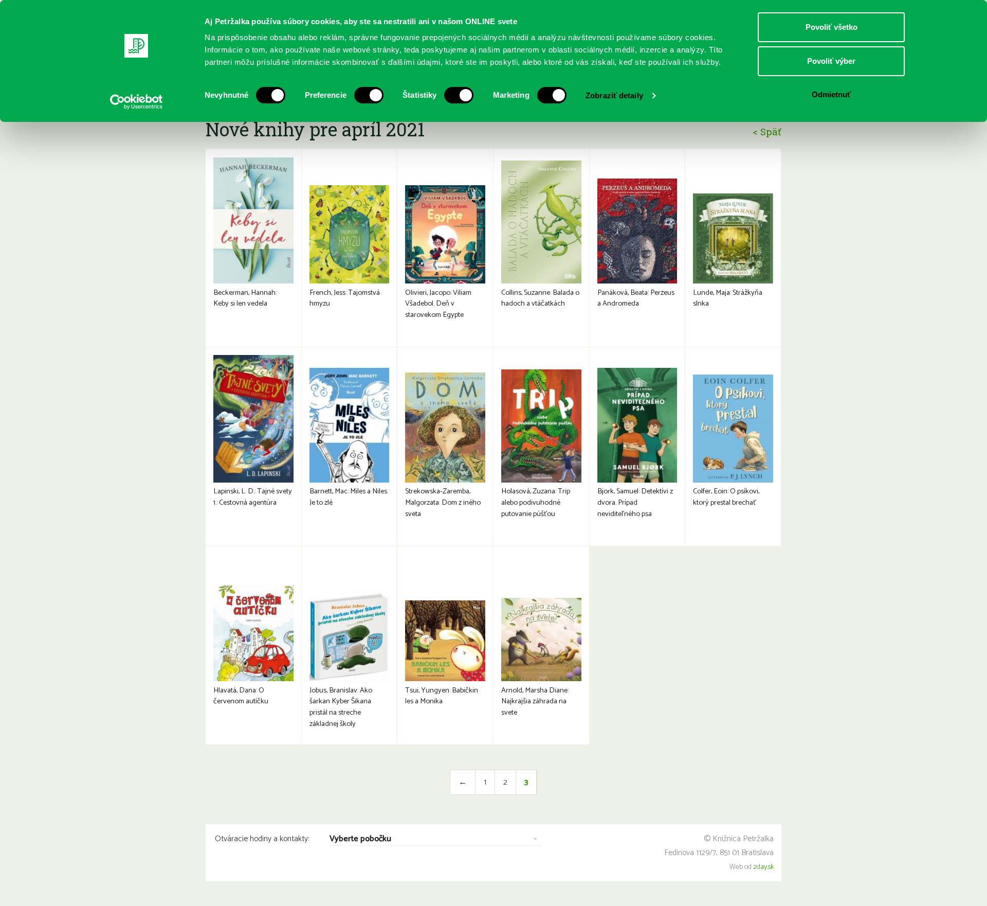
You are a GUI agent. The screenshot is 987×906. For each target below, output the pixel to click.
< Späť (767, 131)
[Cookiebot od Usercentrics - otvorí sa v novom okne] (136, 102)
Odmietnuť (831, 94)
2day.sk (763, 867)
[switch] (368, 95)
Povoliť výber (831, 61)
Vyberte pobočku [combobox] (360, 839)
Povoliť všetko (831, 27)
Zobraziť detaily (614, 95)
